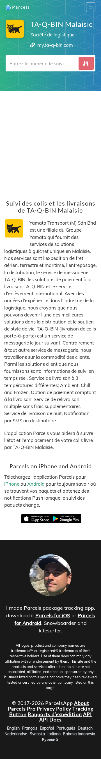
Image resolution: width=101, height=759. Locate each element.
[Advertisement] (50, 141)
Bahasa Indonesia (79, 733)
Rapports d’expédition (55, 714)
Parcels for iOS (52, 615)
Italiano (54, 733)
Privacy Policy (54, 708)
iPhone (11, 484)
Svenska (37, 733)
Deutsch (85, 728)
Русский (50, 739)
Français (29, 728)
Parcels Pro (22, 708)
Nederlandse (15, 733)
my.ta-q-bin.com (55, 45)
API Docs (50, 719)
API (87, 714)
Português (65, 728)
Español (47, 728)
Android (36, 484)
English (13, 728)
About (81, 703)
